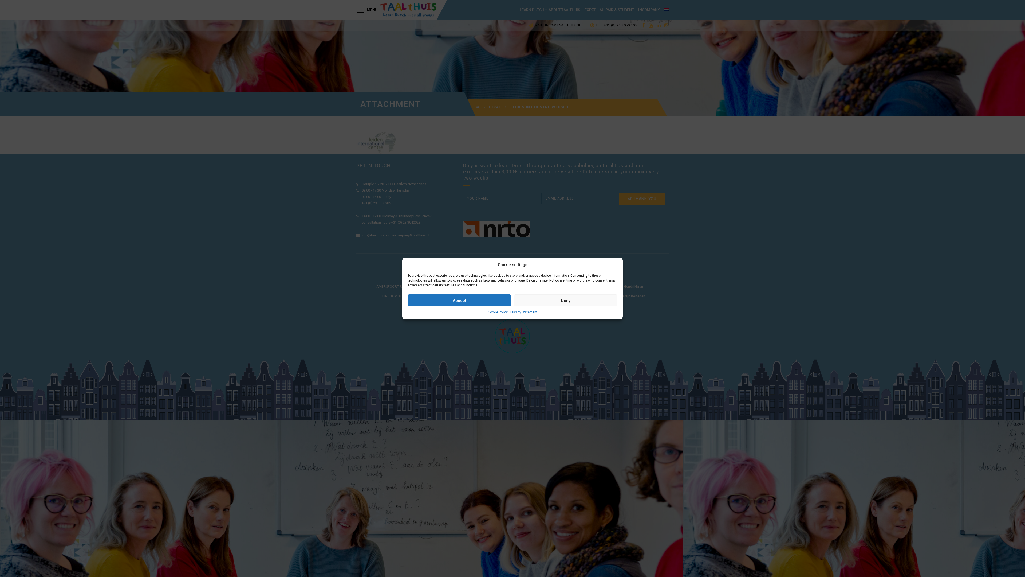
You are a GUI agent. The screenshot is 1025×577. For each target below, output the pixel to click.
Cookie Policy (498, 312)
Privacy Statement (523, 312)
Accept (459, 300)
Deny (565, 300)
